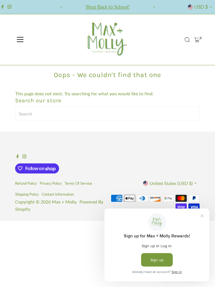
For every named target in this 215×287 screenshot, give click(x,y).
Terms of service (78, 183)
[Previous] (61, 7)
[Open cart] (197, 39)
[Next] (154, 7)
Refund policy (26, 183)
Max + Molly (64, 201)
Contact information (58, 194)
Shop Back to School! (108, 7)
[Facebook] (2, 7)
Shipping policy (27, 194)
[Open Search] (187, 39)
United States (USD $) (171, 183)
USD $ (201, 7)
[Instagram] (9, 7)
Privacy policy (51, 183)
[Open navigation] (20, 40)
